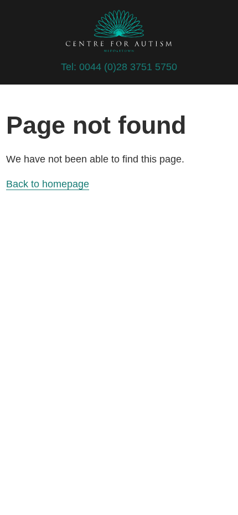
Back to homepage (47, 184)
